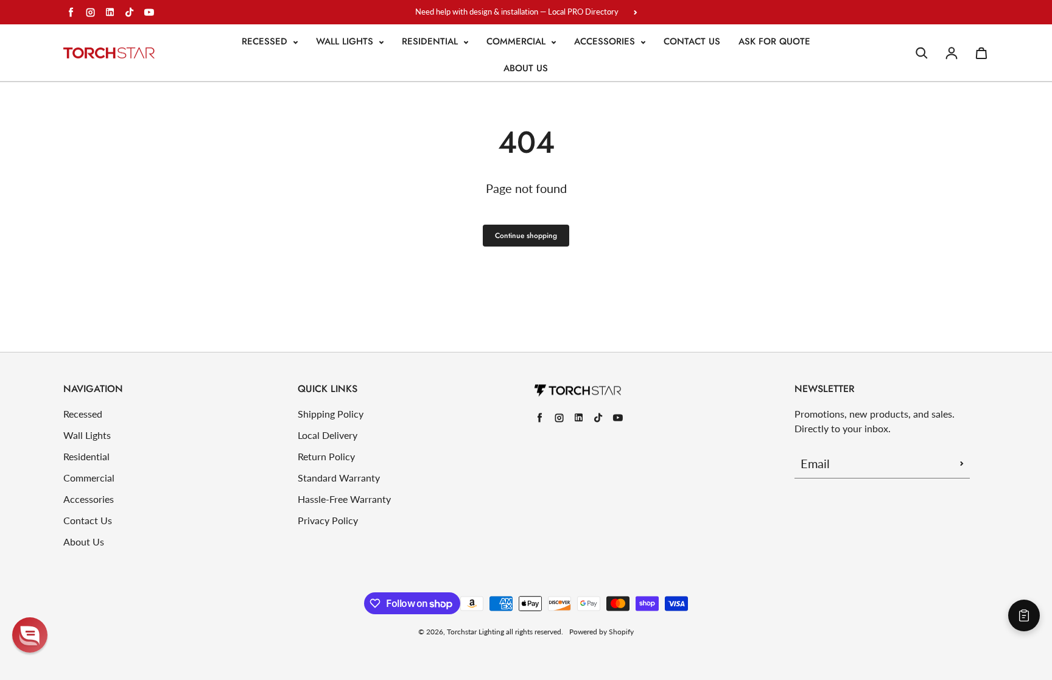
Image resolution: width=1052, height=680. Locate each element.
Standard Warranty (339, 477)
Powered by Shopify (601, 631)
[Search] (921, 53)
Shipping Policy (330, 413)
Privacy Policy (328, 520)
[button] (29, 635)
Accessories (606, 41)
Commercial (517, 41)
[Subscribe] (962, 463)
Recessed (266, 41)
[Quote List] (1024, 615)
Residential (431, 41)
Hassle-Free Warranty (344, 499)
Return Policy (326, 456)
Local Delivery (327, 435)
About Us (525, 68)
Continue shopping (526, 235)
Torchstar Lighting (475, 631)
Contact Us (692, 41)
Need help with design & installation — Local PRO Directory (517, 11)
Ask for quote (774, 41)
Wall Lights (346, 41)
